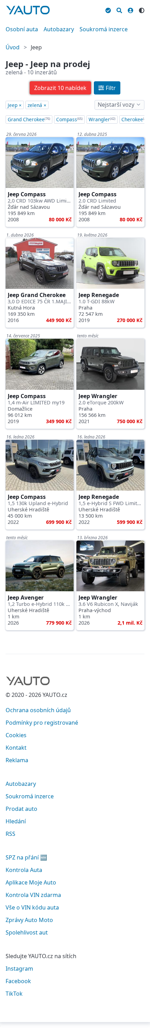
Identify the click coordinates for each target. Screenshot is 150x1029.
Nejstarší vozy (116, 104)
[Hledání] (119, 9)
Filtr (111, 88)
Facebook (18, 981)
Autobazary (59, 29)
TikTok (14, 993)
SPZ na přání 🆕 (26, 857)
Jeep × (15, 105)
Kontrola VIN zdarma (33, 895)
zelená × (37, 105)
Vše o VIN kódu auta (32, 907)
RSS (10, 834)
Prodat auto (21, 809)
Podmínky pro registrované (42, 722)
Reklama (17, 760)
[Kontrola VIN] (108, 9)
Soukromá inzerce (104, 29)
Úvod (13, 47)
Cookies (16, 735)
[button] (60, 87)
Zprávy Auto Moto (29, 920)
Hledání (16, 821)
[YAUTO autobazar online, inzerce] (28, 10)
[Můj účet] (130, 9)
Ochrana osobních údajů (38, 710)
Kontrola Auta (24, 870)
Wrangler (102, 119)
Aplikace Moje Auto (31, 882)
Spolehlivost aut (27, 932)
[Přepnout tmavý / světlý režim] (141, 9)
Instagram (19, 968)
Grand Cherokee (29, 119)
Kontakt (16, 747)
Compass (69, 119)
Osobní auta (22, 29)
